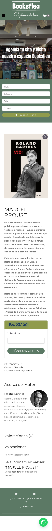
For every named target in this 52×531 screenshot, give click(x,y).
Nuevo (17, 370)
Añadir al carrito (26, 350)
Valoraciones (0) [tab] (19, 436)
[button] (45, 136)
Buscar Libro (27, 115)
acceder (16, 471)
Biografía (18, 367)
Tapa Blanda (26, 370)
